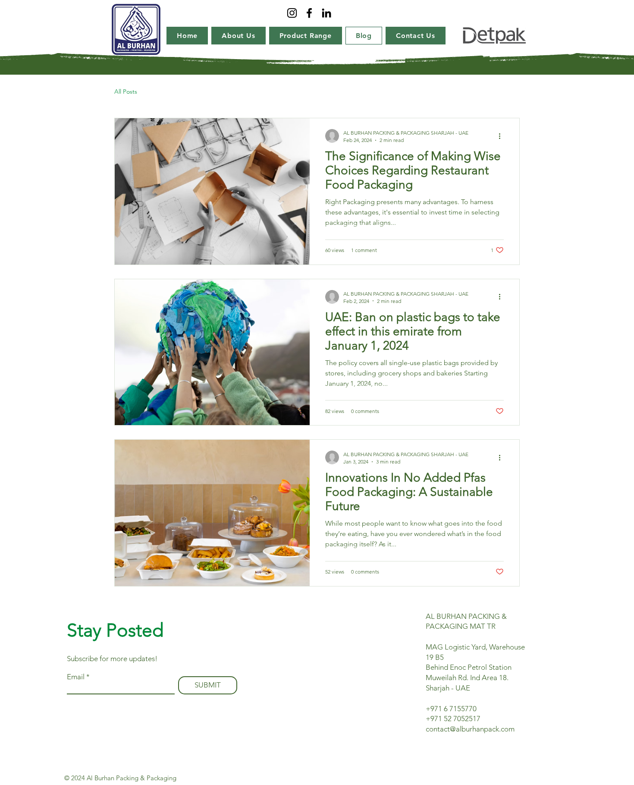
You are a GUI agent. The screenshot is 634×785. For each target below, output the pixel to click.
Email (76, 677)
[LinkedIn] (326, 12)
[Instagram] (292, 12)
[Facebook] (309, 12)
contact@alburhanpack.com (470, 729)
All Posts (125, 91)
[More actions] (502, 136)
